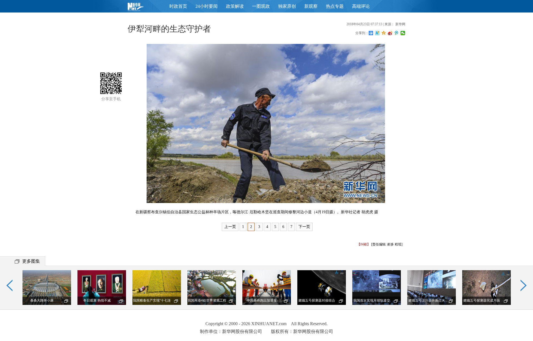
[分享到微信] (403, 33)
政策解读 (235, 6)
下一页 (304, 227)
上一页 (230, 227)
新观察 (311, 6)
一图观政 (261, 6)
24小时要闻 (206, 6)
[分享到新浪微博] (390, 33)
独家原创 (287, 6)
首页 (144, 8)
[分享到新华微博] (377, 33)
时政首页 (178, 6)
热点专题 (335, 6)
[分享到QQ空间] (383, 33)
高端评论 (361, 6)
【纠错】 (363, 244)
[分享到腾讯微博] (396, 33)
